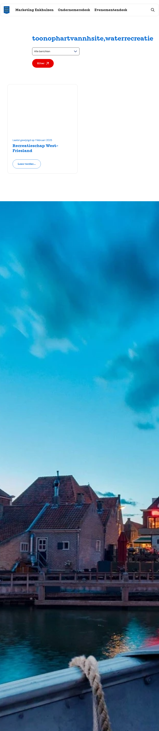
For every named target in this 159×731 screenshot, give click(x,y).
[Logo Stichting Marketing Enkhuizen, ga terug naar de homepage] (6, 10)
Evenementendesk (110, 10)
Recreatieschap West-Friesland (35, 148)
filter (40, 63)
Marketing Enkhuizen (34, 10)
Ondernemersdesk (74, 10)
